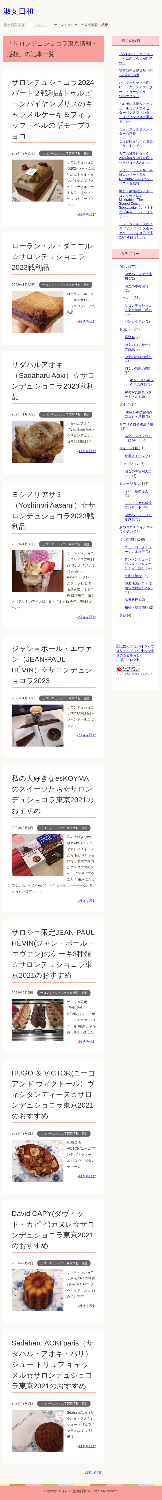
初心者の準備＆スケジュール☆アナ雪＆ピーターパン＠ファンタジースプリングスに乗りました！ (136, 112)
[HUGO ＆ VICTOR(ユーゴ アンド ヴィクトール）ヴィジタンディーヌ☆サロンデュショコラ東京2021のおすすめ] (37, 1178)
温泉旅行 (131, 599)
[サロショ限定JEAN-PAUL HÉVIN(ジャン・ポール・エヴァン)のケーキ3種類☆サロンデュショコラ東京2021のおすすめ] (37, 1038)
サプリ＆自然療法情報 (136, 424)
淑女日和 (18, 11)
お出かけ (126, 329)
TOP (17, 25)
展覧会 (130, 337)
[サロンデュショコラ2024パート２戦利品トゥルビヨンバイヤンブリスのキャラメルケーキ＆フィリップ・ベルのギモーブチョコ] (37, 198)
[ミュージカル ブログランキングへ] (127, 670)
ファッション (129, 463)
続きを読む (87, 214)
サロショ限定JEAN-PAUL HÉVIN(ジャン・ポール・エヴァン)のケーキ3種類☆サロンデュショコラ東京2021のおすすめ (53, 953)
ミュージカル (129, 483)
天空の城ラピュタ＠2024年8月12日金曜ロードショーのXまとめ (136, 158)
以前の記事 (93, 1472)
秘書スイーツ (135, 456)
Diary (123, 267)
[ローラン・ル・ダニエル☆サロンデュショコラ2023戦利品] (37, 329)
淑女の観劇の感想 (138, 368)
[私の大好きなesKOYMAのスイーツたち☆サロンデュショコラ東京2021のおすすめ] (37, 873)
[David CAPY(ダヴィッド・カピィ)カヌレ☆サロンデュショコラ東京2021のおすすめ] (37, 1308)
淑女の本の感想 (136, 286)
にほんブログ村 (128, 660)
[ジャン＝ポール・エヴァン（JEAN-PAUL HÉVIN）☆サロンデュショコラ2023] (37, 743)
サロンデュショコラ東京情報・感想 (65, 153)
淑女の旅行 (127, 539)
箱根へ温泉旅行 (136, 607)
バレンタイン (135, 321)
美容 (122, 615)
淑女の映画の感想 (138, 357)
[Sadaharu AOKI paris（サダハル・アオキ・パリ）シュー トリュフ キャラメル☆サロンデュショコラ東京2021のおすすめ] (37, 1448)
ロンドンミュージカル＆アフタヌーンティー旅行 (138, 564)
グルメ (124, 404)
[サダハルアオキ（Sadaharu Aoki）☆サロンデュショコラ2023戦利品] (37, 459)
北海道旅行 (133, 576)
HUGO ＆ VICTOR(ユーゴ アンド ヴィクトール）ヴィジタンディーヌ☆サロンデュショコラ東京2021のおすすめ (53, 1094)
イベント (126, 298)
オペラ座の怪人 (136, 491)
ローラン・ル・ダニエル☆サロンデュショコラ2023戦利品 (52, 256)
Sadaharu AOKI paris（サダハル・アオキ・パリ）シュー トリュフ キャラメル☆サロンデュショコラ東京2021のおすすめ (52, 1364)
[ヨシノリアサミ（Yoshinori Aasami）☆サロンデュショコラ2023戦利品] (37, 589)
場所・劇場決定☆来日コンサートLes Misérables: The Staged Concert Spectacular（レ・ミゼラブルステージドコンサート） (136, 203)
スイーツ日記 (129, 448)
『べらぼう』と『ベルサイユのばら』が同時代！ (136, 58)
